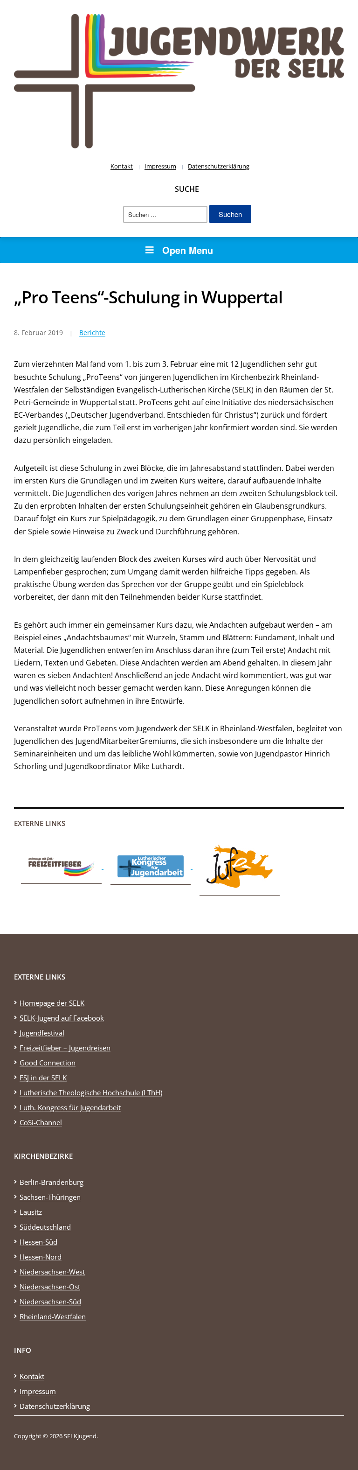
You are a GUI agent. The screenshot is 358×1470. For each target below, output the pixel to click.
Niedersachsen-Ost (50, 1286)
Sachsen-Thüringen (50, 1197)
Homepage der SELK (52, 1003)
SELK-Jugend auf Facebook (62, 1017)
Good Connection (48, 1062)
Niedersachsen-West (52, 1271)
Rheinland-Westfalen (53, 1316)
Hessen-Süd (38, 1241)
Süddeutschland (45, 1227)
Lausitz (31, 1212)
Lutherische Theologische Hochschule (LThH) (91, 1092)
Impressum (160, 166)
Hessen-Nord (41, 1256)
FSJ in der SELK (43, 1077)
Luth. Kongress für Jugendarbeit (70, 1107)
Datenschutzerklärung (218, 166)
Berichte (92, 332)
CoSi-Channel (41, 1122)
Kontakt (121, 166)
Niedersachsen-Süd (50, 1301)
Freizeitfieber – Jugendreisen (65, 1047)
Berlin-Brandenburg (51, 1182)
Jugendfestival (42, 1032)
